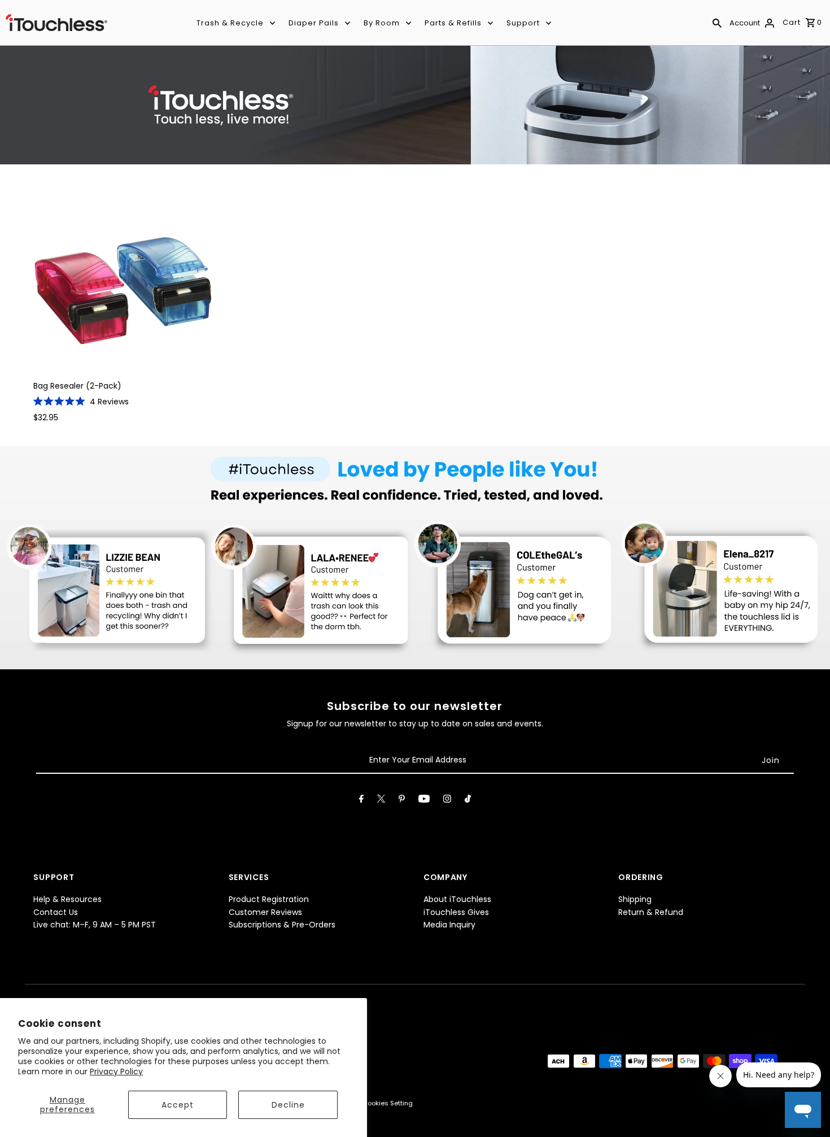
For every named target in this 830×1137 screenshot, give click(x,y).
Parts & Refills (453, 23)
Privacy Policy (116, 1071)
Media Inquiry (449, 924)
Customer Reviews (265, 912)
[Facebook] (361, 801)
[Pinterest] (402, 801)
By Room (382, 23)
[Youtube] (424, 801)
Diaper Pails (314, 23)
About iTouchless (457, 899)
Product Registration (269, 899)
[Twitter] (381, 801)
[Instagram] (447, 801)
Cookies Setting (387, 1103)
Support (523, 23)
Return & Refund (650, 912)
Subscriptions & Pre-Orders (282, 924)
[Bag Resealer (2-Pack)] (123, 280)
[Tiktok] (468, 801)
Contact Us (55, 912)
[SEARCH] (717, 23)
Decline (288, 1104)
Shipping (635, 899)
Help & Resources (67, 899)
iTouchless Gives (456, 912)
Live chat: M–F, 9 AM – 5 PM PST (94, 924)
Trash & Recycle (230, 23)
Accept (177, 1104)
